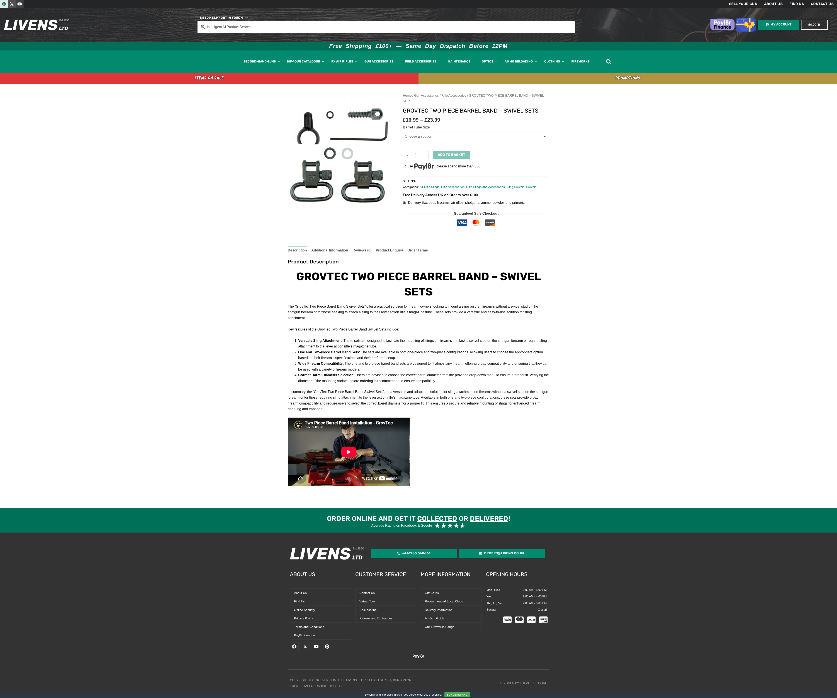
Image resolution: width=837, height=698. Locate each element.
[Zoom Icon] (340, 149)
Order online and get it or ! (418, 519)
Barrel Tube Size (416, 127)
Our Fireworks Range (439, 627)
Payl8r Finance (304, 635)
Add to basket (451, 155)
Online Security (304, 610)
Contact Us (822, 4)
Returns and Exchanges (376, 618)
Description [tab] (297, 250)
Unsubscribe (368, 610)
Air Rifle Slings (429, 187)
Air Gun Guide (434, 618)
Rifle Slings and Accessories (485, 187)
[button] (278, 61)
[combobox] (386, 27)
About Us (773, 4)
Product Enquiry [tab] (389, 250)
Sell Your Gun (743, 4)
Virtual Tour (367, 601)
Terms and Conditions (309, 627)
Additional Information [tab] (329, 250)
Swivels (531, 187)
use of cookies (432, 694)
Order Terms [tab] (417, 250)
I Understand (457, 694)
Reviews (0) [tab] (361, 250)
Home (407, 95)
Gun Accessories (426, 95)
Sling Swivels (515, 187)
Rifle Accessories (453, 95)
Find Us (796, 4)
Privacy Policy (303, 618)
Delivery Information (439, 610)
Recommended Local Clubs (444, 601)
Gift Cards (432, 593)
